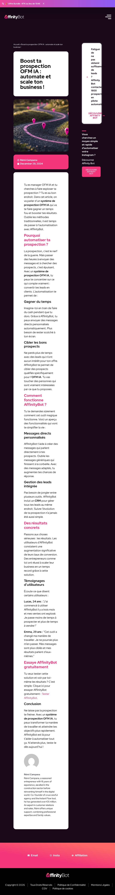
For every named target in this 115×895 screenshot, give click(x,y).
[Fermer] (43, 3)
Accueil (16, 44)
